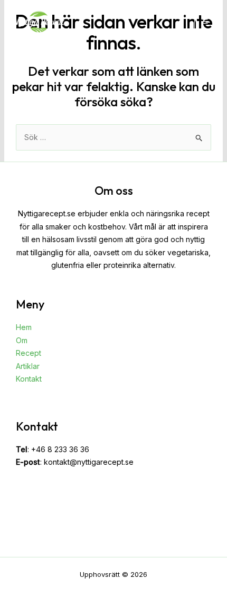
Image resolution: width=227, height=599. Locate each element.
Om (21, 340)
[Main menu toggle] (204, 22)
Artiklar (28, 366)
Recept (28, 352)
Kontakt (29, 378)
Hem (24, 327)
